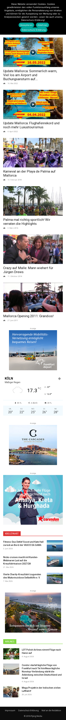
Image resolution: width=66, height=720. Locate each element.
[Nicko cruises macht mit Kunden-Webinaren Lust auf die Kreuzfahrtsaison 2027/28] (55, 561)
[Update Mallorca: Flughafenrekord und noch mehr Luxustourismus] (33, 104)
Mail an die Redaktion (51, 710)
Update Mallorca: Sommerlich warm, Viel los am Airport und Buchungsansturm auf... (30, 75)
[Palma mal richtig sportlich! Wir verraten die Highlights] (33, 201)
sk (4, 83)
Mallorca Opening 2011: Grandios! (28, 316)
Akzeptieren (26, 25)
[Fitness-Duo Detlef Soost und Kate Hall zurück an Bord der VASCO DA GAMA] (55, 545)
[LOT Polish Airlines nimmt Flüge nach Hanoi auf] (11, 653)
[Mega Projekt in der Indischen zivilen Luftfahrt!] (11, 691)
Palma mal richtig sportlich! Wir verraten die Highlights (26, 222)
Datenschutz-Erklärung (28, 710)
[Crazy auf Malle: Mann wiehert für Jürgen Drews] (33, 249)
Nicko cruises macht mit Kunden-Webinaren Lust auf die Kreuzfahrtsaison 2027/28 (20, 560)
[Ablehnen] (62, 17)
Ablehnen (42, 25)
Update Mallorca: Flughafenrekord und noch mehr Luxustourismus (31, 125)
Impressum (10, 710)
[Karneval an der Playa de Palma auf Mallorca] (33, 152)
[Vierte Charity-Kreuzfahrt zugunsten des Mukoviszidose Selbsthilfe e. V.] (55, 578)
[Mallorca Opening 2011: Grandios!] (33, 297)
